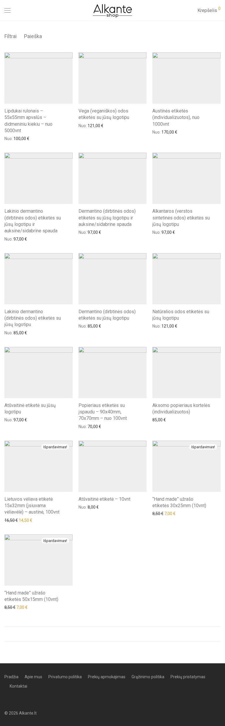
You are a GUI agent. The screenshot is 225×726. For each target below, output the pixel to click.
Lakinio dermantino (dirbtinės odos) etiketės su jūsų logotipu (32, 318)
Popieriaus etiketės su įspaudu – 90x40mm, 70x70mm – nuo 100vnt (103, 412)
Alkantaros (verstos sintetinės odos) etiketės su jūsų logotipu (181, 217)
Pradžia (11, 676)
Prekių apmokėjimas (106, 676)
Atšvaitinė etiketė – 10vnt (104, 499)
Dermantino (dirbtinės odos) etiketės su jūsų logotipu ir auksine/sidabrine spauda (107, 217)
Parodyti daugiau (112, 634)
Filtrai (10, 36)
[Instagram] (15, 699)
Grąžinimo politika (148, 676)
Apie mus (33, 676)
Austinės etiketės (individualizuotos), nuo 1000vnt (176, 117)
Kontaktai (18, 686)
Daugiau (9, 138)
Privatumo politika (65, 676)
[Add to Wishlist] (70, 110)
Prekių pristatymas (188, 676)
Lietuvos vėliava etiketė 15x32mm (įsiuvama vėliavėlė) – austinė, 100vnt (31, 505)
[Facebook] (6, 699)
